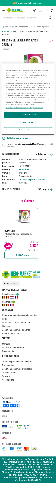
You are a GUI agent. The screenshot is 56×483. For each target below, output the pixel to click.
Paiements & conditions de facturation (19, 315)
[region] (28, 99)
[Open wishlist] (46, 10)
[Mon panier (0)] (52, 10)
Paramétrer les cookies (28, 130)
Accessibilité (8, 380)
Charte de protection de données (17, 361)
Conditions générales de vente (16, 330)
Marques (6, 344)
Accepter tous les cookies (28, 115)
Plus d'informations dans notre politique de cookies (24, 108)
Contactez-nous (9, 372)
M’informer (23, 255)
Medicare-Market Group (13, 347)
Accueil (5, 31)
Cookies (6, 376)
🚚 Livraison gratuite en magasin (28, 3)
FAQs (4, 319)
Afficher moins (42, 154)
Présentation (8, 365)
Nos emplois (8, 351)
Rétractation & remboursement (16, 322)
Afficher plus (43, 189)
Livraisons (7, 326)
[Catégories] (3, 10)
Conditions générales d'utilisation (17, 369)
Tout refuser (28, 122)
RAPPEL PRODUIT (10, 333)
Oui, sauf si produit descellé (32, 179)
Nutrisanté (24, 169)
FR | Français (12, 284)
